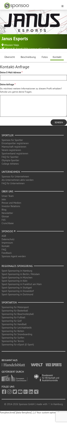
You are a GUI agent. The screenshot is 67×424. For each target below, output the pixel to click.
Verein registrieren (11, 150)
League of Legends (39, 48)
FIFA (26, 48)
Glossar (5, 216)
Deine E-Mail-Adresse (10, 72)
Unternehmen (11, 171)
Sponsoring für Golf (12, 320)
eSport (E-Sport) (14, 48)
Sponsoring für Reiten (13, 331)
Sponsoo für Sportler (12, 140)
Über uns (7, 191)
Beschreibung (28, 57)
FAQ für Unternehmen (13, 183)
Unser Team (8, 195)
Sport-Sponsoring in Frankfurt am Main (22, 284)
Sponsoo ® (9, 231)
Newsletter (7, 213)
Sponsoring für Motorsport (15, 307)
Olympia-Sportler (10, 160)
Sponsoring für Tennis (13, 341)
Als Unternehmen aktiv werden (18, 179)
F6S (4, 219)
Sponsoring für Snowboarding (17, 334)
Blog (4, 209)
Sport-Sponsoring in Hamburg (17, 270)
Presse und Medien (11, 202)
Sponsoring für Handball (14, 324)
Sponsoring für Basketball (15, 310)
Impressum (7, 242)
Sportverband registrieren (15, 153)
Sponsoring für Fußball (13, 317)
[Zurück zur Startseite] (31, 5)
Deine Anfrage (7, 84)
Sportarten (9, 302)
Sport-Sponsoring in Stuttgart (17, 287)
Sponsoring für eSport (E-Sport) (18, 344)
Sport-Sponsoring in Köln (14, 280)
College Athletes (10, 163)
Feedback (7, 252)
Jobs (4, 199)
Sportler (8, 135)
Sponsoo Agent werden (14, 256)
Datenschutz (8, 239)
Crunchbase (8, 223)
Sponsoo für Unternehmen (15, 176)
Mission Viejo (11, 45)
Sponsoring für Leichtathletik (17, 327)
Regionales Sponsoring (17, 266)
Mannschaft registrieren (14, 146)
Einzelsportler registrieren (15, 143)
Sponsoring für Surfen (13, 337)
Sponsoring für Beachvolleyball (18, 314)
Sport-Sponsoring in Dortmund (17, 294)
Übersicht (9, 57)
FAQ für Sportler (10, 156)
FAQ (4, 249)
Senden (59, 122)
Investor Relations (11, 206)
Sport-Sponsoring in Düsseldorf (18, 291)
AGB (4, 235)
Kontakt (57, 57)
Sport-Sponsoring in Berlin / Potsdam (21, 274)
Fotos (45, 57)
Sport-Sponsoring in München (17, 277)
